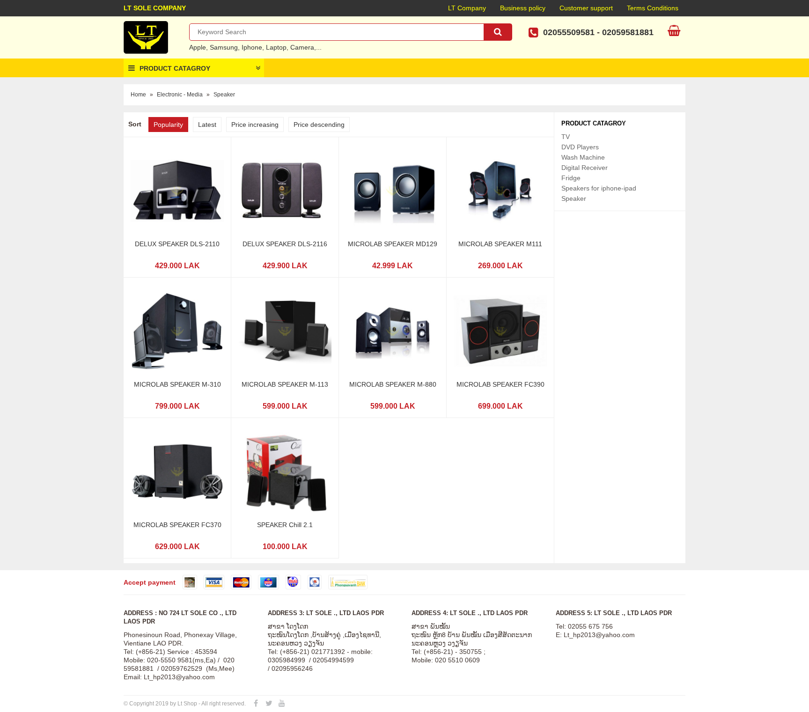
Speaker (224, 94)
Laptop (276, 47)
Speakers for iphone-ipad (598, 188)
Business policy (522, 8)
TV (565, 136)
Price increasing (255, 124)
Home (138, 94)
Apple (197, 47)
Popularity (168, 124)
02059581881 (628, 32)
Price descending (319, 124)
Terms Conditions (652, 8)
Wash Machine (583, 157)
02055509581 (569, 32)
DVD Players (580, 147)
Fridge (571, 178)
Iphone (252, 47)
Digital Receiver (584, 167)
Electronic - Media (180, 94)
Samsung (224, 47)
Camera (302, 47)
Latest (207, 124)
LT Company (467, 8)
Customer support (586, 8)
